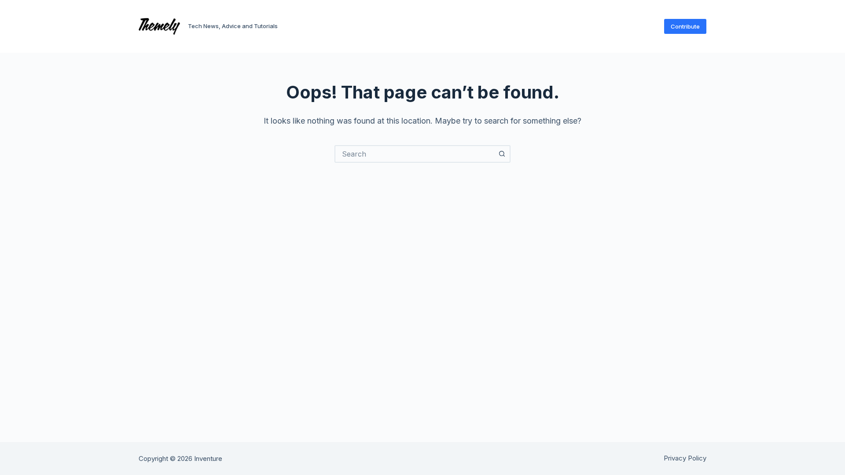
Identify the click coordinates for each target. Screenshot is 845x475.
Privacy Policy (685, 458)
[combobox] (414, 154)
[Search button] (502, 154)
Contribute (685, 26)
